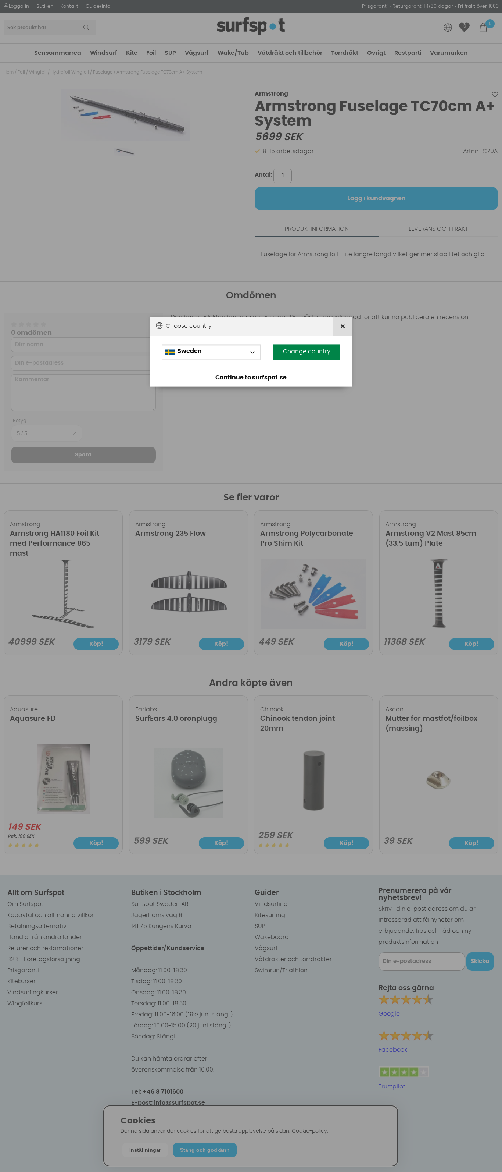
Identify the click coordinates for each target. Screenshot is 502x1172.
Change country (306, 351)
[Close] (342, 326)
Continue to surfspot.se (251, 377)
